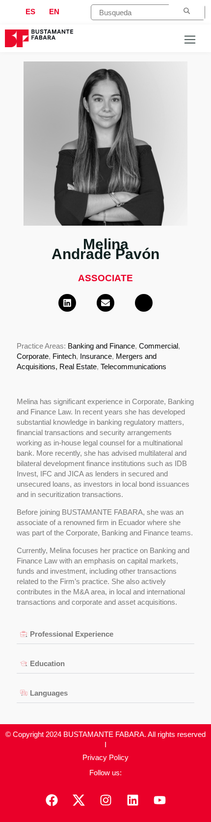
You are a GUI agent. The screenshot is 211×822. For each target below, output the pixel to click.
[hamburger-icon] (190, 40)
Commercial (158, 346)
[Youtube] (159, 800)
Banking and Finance (101, 346)
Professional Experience (71, 634)
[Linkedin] (67, 303)
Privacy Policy (105, 757)
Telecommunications (133, 366)
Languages (49, 693)
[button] (105, 634)
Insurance (96, 356)
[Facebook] (51, 800)
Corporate (33, 356)
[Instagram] (105, 800)
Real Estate (78, 366)
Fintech (64, 356)
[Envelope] (105, 303)
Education (47, 663)
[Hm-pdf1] (144, 303)
